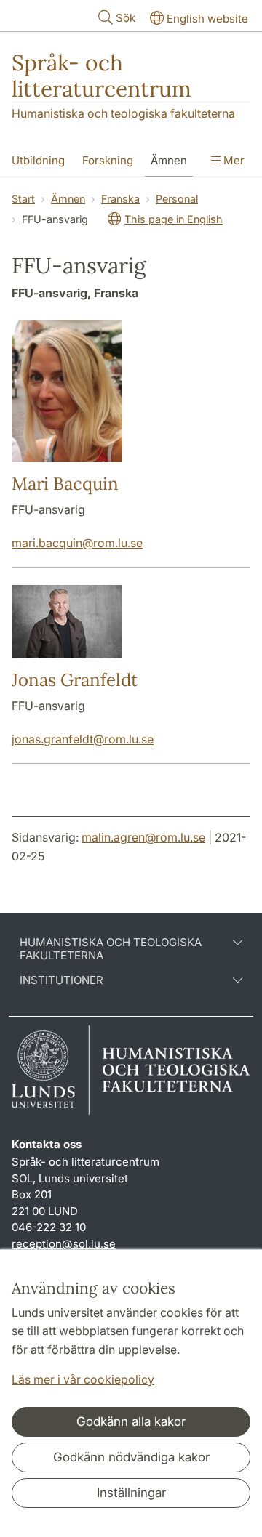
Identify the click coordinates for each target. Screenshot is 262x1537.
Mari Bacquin (65, 483)
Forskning (107, 160)
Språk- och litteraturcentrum (101, 75)
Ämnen (169, 160)
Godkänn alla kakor (131, 1421)
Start (23, 199)
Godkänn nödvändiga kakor (131, 1457)
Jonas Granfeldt (75, 680)
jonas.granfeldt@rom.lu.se (83, 739)
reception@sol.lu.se (64, 1244)
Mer (233, 160)
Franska (120, 199)
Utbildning (38, 160)
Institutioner (61, 980)
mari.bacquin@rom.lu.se (77, 543)
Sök (125, 18)
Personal (177, 199)
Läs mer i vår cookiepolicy (83, 1379)
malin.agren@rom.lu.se (143, 837)
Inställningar (131, 1492)
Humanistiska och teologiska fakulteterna (123, 113)
